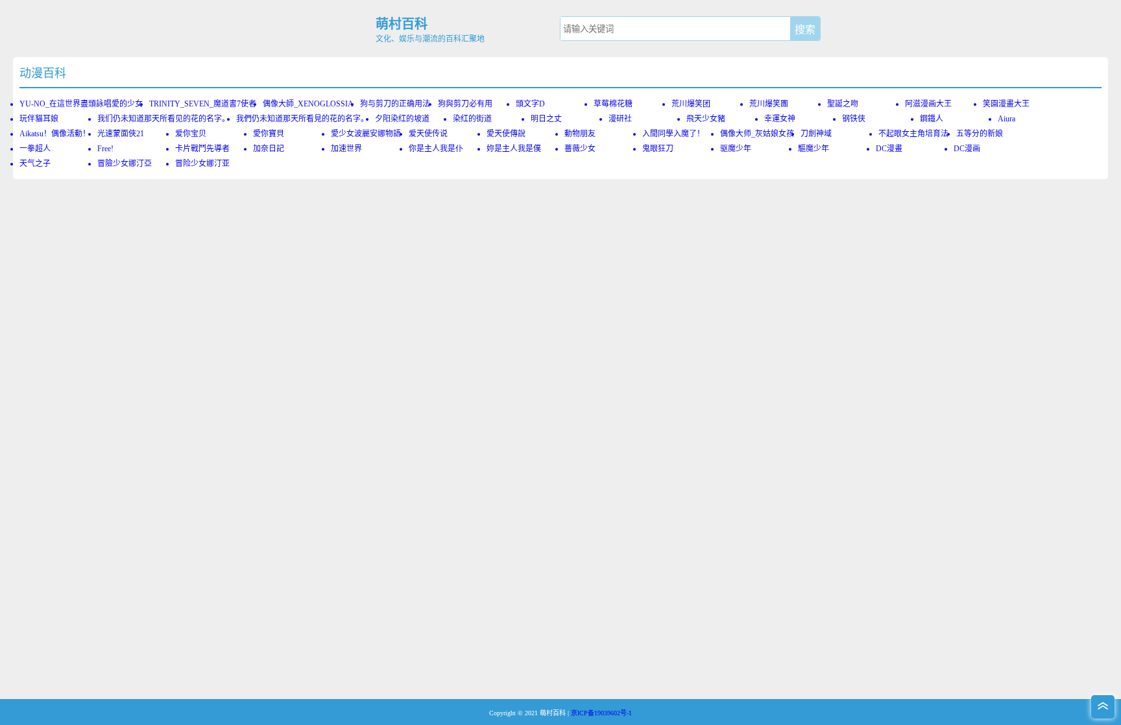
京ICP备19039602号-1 (601, 713)
